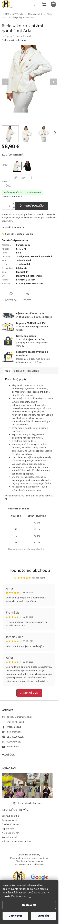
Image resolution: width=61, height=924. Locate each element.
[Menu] (53, 4)
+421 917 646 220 (15, 722)
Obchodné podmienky (29, 854)
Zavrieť (34, 293)
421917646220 (14, 741)
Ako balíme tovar (10, 833)
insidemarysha (14, 732)
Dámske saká (23, 245)
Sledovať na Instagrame (30, 803)
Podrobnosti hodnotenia (14, 40)
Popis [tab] (7, 371)
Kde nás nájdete (10, 820)
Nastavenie (29, 905)
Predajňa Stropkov (11, 824)
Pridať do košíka (34, 205)
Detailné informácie (11, 227)
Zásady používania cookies (29, 861)
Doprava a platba (10, 816)
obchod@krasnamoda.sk (19, 717)
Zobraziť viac (29, 692)
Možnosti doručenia (12, 196)
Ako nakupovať (9, 837)
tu (30, 896)
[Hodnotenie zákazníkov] (39, 878)
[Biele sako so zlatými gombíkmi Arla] (17, 166)
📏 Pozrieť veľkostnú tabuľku (17, 234)
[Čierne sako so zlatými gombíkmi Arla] (27, 166)
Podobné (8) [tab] (19, 371)
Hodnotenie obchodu (29, 570)
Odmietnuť (15, 916)
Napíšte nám (8, 828)
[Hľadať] (35, 4)
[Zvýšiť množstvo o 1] (13, 204)
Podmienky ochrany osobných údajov (29, 858)
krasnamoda (13, 746)
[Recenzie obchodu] (19, 878)
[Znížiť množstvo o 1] (13, 208)
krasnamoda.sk (14, 727)
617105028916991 (16, 737)
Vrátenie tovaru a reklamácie (16, 841)
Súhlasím (43, 916)
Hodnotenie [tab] (33, 371)
